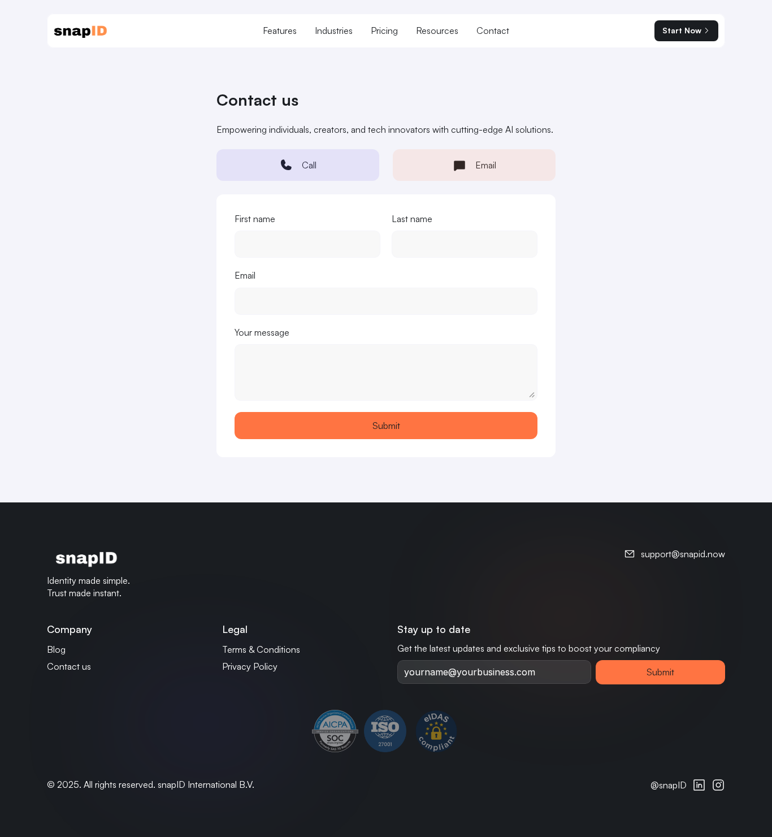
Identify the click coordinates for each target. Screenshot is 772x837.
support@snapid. (674, 554)
